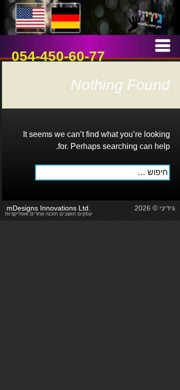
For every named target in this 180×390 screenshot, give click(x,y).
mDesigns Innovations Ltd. (48, 208)
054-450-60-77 (58, 56)
